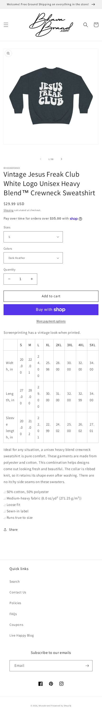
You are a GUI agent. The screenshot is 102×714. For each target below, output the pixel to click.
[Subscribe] (87, 665)
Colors (8, 249)
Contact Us (17, 592)
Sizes (7, 227)
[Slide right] (61, 159)
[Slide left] (40, 159)
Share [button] (13, 529)
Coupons (16, 624)
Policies (15, 603)
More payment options (51, 321)
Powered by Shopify (61, 705)
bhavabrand (45, 705)
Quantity (9, 269)
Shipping (9, 210)
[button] (6, 25)
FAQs (13, 614)
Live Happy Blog (21, 635)
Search (14, 581)
